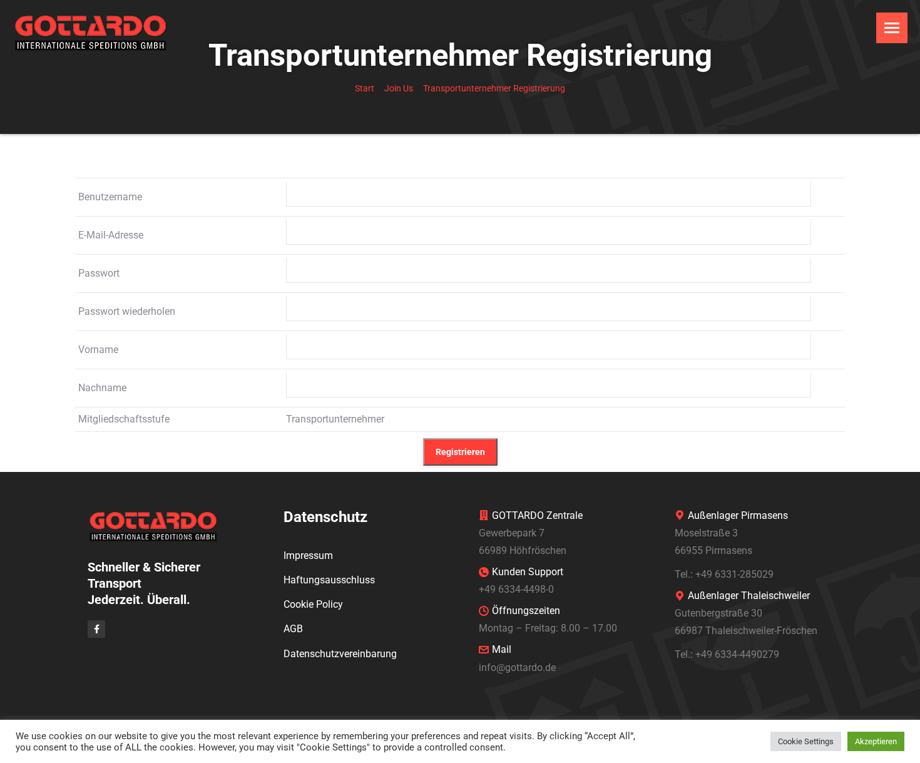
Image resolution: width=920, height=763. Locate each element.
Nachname (102, 388)
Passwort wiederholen (126, 311)
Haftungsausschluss (329, 580)
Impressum (308, 555)
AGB (293, 629)
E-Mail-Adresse (110, 235)
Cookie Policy (313, 604)
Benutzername (110, 197)
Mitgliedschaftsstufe (124, 419)
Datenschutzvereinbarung (340, 654)
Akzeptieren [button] (876, 741)
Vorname (98, 350)
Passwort (99, 273)
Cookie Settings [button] (806, 741)
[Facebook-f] (96, 629)
